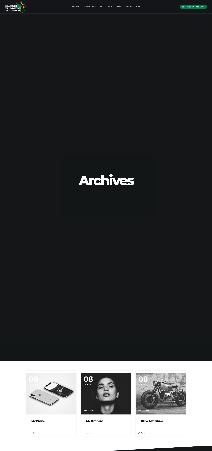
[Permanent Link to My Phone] (51, 393)
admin (34, 433)
